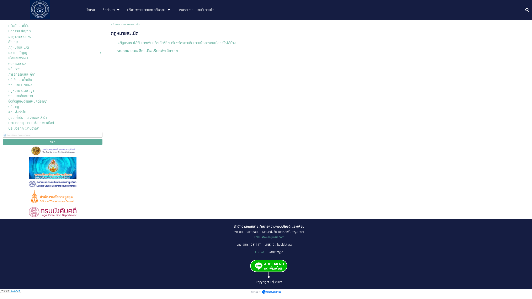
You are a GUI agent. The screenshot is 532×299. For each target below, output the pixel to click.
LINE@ (260, 252)
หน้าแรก (115, 24)
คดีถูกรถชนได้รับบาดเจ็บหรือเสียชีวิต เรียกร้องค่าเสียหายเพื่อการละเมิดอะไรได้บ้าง (176, 43)
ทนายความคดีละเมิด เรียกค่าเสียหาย (147, 51)
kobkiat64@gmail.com (269, 237)
